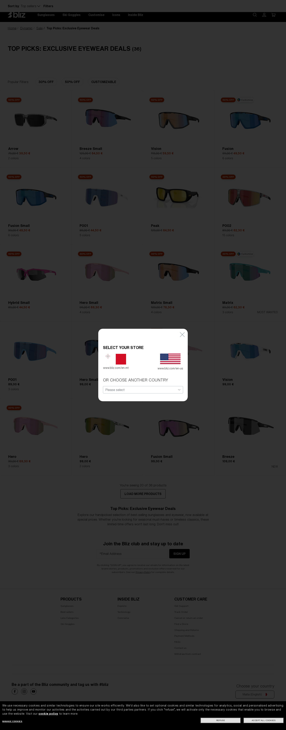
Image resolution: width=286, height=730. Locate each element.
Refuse (220, 720)
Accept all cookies (264, 720)
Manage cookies (12, 721)
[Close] (182, 334)
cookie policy (48, 713)
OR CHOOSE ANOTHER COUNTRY (135, 380)
